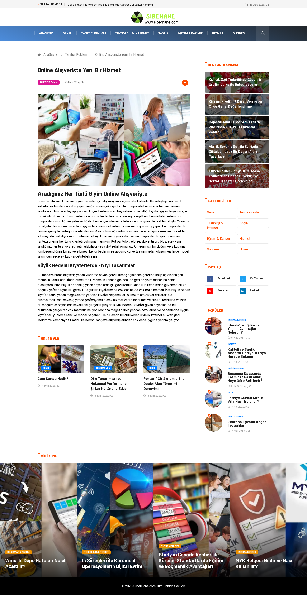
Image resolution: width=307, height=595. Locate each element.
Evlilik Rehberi (236, 368)
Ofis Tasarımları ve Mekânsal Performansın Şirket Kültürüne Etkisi (109, 383)
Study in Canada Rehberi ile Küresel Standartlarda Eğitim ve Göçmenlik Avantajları (191, 560)
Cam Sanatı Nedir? (53, 378)
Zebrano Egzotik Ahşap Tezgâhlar (247, 423)
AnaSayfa (46, 33)
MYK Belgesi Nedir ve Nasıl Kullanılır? (265, 563)
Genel (67, 33)
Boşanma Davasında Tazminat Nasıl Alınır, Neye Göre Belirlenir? (245, 377)
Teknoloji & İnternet (132, 33)
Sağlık (163, 33)
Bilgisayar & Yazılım (18, 552)
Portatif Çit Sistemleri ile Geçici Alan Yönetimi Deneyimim (163, 383)
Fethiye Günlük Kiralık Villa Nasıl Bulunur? (245, 399)
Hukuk (244, 249)
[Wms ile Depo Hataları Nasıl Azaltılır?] (38, 520)
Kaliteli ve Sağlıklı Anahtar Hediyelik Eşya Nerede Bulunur (247, 353)
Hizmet (217, 33)
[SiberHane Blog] (153, 17)
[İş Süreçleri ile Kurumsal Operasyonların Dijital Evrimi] (115, 520)
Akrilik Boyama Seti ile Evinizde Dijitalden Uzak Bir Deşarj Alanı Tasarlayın (111, 4)
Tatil (230, 393)
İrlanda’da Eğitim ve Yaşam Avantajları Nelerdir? (244, 328)
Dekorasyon (103, 368)
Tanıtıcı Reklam (93, 33)
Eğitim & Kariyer (190, 33)
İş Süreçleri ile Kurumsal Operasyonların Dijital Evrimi (113, 563)
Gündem (239, 33)
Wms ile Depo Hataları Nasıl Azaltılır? (35, 563)
